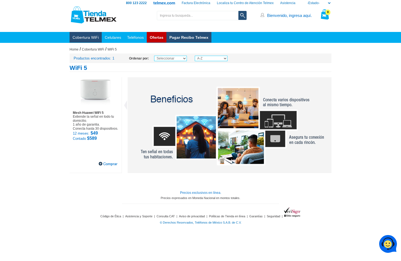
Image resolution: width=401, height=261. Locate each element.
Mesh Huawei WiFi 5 (88, 113)
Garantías (256, 216)
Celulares (113, 37)
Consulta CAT (166, 216)
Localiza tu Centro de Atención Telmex (245, 3)
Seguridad (273, 216)
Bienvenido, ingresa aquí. (289, 15)
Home (74, 49)
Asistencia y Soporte (138, 216)
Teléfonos (135, 37)
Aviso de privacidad (192, 216)
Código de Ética (110, 216)
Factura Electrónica (196, 3)
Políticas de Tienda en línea (227, 216)
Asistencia (287, 3)
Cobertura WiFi (86, 37)
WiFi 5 (112, 49)
